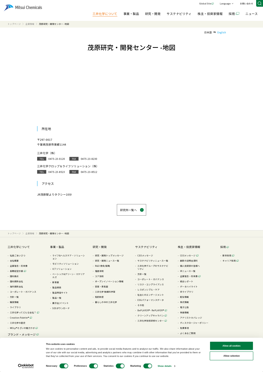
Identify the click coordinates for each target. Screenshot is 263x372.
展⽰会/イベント (60, 303)
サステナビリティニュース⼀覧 (152, 260)
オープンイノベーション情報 (109, 281)
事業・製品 (131, 13)
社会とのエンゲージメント (150, 294)
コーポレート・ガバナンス (23, 291)
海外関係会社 (16, 286)
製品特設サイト (60, 292)
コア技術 (99, 276)
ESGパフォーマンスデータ (150, 299)
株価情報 (184, 312)
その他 (140, 305)
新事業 (55, 282)
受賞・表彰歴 (101, 286)
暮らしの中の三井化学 (106, 302)
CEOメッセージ (145, 255)
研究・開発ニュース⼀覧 (107, 260)
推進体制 (99, 271)
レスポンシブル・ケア (148, 289)
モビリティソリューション (65, 263)
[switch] (93, 365)
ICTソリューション (62, 268)
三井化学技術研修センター (150, 320)
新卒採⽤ (227, 255)
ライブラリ (15, 307)
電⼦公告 (184, 307)
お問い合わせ (246, 3)
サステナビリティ (179, 13)
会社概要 (14, 260)
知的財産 (99, 296)
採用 (232, 13)
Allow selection (231, 355)
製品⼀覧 (56, 297)
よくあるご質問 (187, 333)
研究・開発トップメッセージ (109, 255)
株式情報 (184, 302)
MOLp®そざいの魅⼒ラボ (22, 327)
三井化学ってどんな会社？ (23, 312)
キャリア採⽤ (229, 260)
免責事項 (184, 327)
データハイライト (189, 286)
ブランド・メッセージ (22, 334)
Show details (165, 366)
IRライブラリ (186, 291)
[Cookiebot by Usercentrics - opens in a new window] (25, 366)
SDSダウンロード (61, 308)
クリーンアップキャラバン (150, 315)
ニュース (251, 13)
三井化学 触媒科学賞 (105, 291)
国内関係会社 (16, 281)
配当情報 (184, 296)
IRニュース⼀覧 (187, 271)
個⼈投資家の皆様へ (190, 265)
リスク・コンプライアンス (150, 284)
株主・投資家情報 (210, 13)
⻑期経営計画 (16, 271)
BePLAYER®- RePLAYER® (150, 310)
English (221, 32)
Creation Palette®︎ (19, 317)
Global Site (205, 3)
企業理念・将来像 (19, 265)
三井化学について (105, 13)
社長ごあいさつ (17, 255)
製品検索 (56, 287)
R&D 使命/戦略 (102, 265)
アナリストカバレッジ (191, 317)
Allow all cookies (231, 345)
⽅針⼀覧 (14, 296)
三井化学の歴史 (17, 322)
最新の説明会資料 (189, 260)
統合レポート (186, 281)
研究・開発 (153, 13)
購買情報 (14, 302)
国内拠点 (14, 276)
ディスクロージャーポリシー (194, 322)
